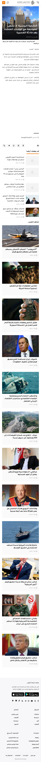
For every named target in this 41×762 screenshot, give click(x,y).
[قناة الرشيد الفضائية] (25, 2)
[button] (37, 2)
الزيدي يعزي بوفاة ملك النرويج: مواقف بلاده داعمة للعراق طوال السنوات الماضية (13, 198)
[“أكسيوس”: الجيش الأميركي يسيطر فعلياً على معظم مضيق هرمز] (20, 236)
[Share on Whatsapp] (14, 145)
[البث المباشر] (3, 2)
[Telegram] (25, 701)
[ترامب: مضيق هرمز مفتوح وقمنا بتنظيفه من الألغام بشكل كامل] (20, 645)
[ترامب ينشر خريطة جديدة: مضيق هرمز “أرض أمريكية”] (20, 569)
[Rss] (22, 701)
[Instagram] (29, 701)
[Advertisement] (20, 109)
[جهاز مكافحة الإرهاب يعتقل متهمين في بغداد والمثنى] (32, 187)
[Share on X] (18, 145)
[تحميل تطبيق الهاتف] (25, 694)
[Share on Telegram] (9, 145)
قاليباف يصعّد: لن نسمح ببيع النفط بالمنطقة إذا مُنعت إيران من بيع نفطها (13, 211)
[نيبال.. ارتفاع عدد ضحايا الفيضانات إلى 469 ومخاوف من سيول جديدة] (20, 422)
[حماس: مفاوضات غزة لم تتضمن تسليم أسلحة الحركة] (20, 273)
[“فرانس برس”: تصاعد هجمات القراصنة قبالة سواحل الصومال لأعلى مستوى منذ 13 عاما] (32, 172)
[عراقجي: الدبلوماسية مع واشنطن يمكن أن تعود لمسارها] (20, 459)
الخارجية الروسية (26, 137)
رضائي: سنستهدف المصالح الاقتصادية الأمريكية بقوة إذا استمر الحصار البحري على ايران (22, 621)
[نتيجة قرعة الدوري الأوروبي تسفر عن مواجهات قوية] (32, 160)
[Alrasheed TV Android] (13, 701)
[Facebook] (38, 701)
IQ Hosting (23, 759)
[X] (35, 701)
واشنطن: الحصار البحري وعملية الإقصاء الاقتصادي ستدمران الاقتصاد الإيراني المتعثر (21, 398)
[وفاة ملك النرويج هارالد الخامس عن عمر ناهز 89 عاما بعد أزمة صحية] (20, 495)
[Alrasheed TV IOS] (16, 701)
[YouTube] (32, 701)
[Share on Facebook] (23, 145)
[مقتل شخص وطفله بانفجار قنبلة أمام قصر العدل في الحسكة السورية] (20, 309)
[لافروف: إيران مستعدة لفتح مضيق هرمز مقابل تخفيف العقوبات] (20, 346)
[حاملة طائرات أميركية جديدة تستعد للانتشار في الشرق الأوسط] (20, 532)
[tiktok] (19, 701)
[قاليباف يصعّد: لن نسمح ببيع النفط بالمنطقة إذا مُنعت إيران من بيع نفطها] (32, 212)
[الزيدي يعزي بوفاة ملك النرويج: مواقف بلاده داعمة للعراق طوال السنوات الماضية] (32, 199)
